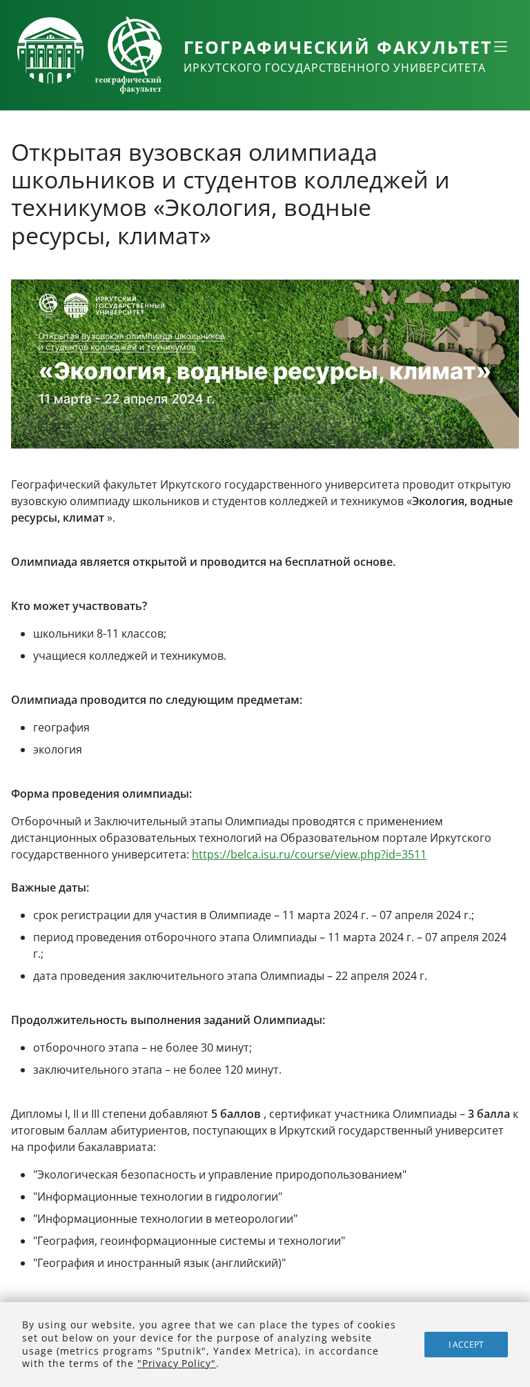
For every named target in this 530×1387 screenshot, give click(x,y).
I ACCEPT (466, 1344)
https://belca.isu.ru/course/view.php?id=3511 (309, 854)
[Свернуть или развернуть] (500, 46)
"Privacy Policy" (176, 1363)
